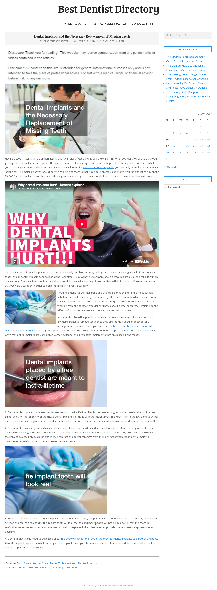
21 (194, 145)
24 (167, 152)
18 (174, 145)
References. (38, 547)
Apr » (175, 166)
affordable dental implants (98, 167)
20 (187, 145)
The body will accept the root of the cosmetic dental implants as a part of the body (109, 538)
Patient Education (113, 41)
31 (167, 158)
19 (180, 145)
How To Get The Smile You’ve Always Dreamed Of (50, 567)
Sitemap (130, 585)
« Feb (167, 166)
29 (201, 152)
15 (201, 139)
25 (174, 152)
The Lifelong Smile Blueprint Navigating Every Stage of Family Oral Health (188, 96)
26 (180, 152)
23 (208, 145)
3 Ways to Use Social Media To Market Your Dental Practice (60, 563)
